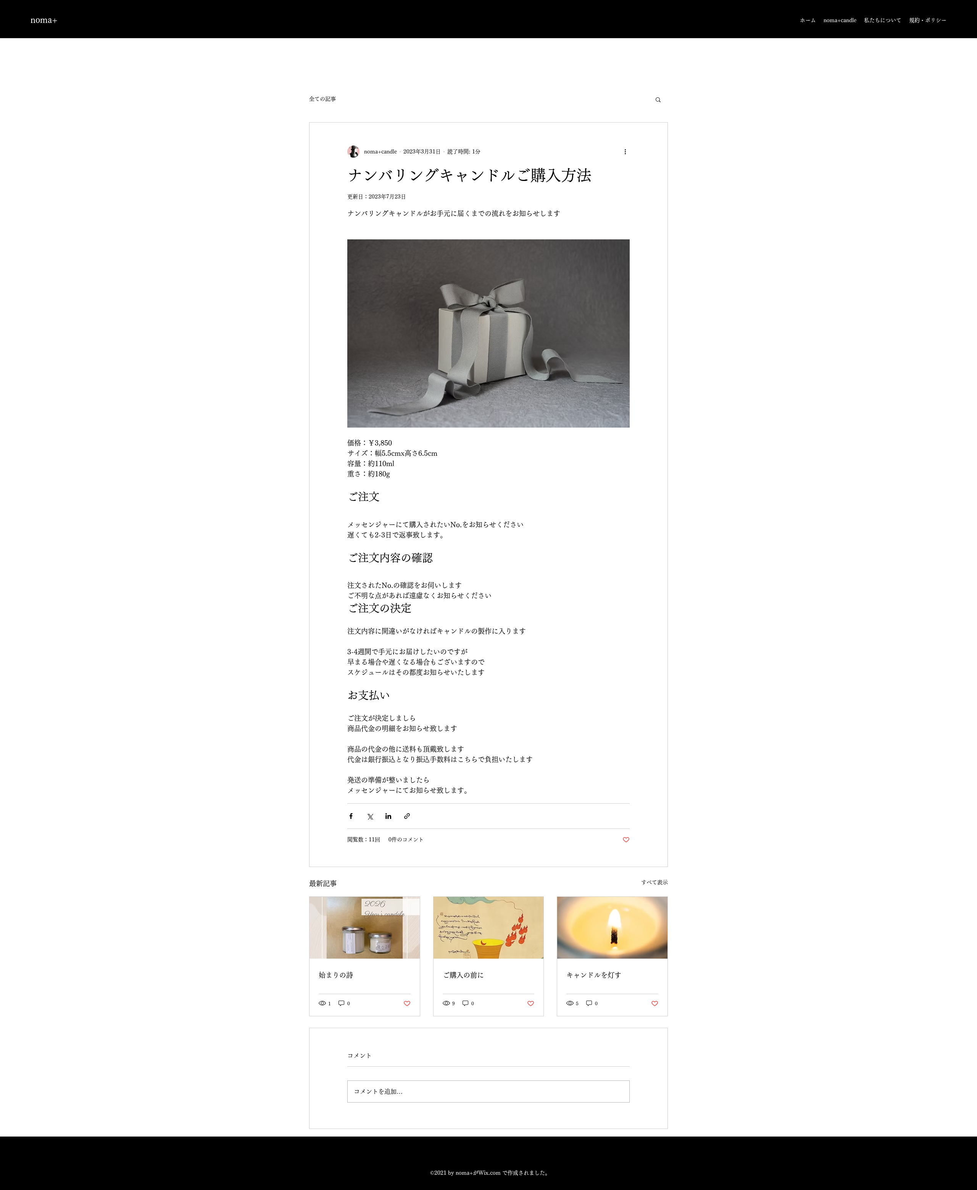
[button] (658, 99)
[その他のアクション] (625, 151)
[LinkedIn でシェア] (388, 816)
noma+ (44, 20)
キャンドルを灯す (593, 975)
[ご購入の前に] (489, 928)
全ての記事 (322, 99)
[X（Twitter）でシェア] (369, 816)
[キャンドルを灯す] (612, 928)
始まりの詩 (336, 975)
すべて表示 (654, 882)
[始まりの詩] (365, 928)
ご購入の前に (463, 975)
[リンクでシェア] (407, 816)
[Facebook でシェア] (351, 816)
